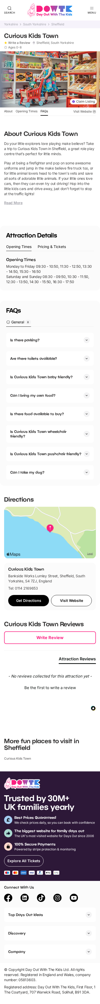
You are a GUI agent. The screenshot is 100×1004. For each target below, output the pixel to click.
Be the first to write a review (50, 687)
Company (16, 951)
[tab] (19, 247)
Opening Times (26, 111)
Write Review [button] (50, 637)
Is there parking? (24, 340)
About (8, 111)
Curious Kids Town (17, 758)
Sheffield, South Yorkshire (55, 43)
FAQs (44, 111)
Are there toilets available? (33, 358)
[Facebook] (8, 898)
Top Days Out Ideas (25, 914)
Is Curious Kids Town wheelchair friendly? (38, 433)
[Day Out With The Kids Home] (50, 10)
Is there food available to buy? (37, 414)
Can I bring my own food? (32, 395)
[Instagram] (57, 898)
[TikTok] (41, 898)
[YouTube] (74, 898)
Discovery (17, 933)
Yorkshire (11, 24)
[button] (50, 687)
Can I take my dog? (27, 472)
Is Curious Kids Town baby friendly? (41, 377)
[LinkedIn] (25, 898)
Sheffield (57, 24)
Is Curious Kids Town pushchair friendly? (45, 454)
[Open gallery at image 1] (50, 79)
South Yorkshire (34, 24)
